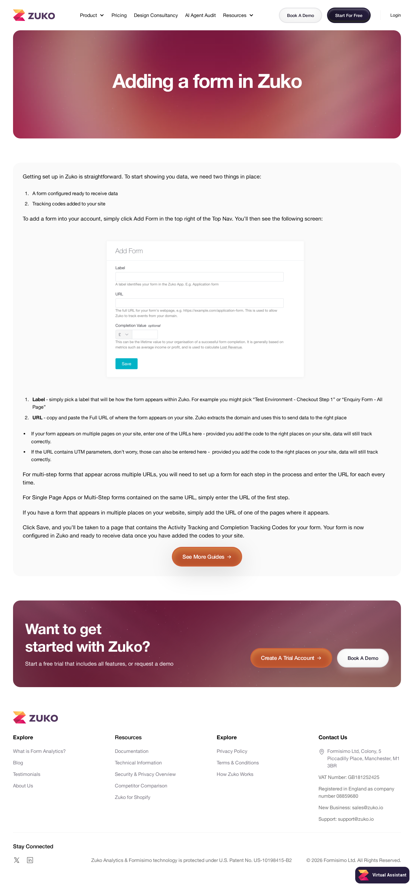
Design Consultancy (156, 15)
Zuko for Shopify (132, 797)
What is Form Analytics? (39, 751)
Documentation (132, 751)
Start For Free (348, 15)
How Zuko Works (235, 774)
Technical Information (138, 762)
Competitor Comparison (141, 785)
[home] (34, 15)
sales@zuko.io (367, 807)
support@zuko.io (355, 819)
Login (395, 15)
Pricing (119, 15)
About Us (23, 785)
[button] (92, 15)
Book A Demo (300, 15)
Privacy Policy (232, 751)
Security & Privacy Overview (145, 774)
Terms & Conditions (238, 762)
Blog (18, 762)
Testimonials (26, 774)
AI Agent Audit (200, 15)
